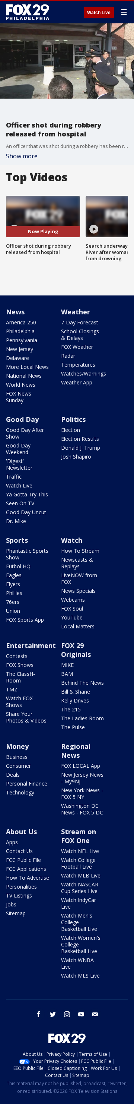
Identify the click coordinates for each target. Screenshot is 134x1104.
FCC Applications (26, 868)
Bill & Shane (75, 691)
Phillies (14, 592)
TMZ (11, 689)
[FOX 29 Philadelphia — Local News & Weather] (27, 12)
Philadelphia (20, 331)
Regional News (75, 751)
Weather (75, 311)
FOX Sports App (25, 619)
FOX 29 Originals (76, 650)
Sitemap (16, 913)
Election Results (80, 438)
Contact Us (19, 851)
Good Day (22, 419)
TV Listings (19, 895)
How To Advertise (27, 877)
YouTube (72, 617)
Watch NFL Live (80, 851)
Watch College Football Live (78, 863)
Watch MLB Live (80, 875)
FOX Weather (77, 346)
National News (24, 375)
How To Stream (80, 550)
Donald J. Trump (80, 447)
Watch (71, 540)
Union (13, 610)
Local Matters (78, 626)
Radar (68, 355)
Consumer (18, 765)
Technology (20, 792)
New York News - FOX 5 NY (82, 793)
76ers (12, 601)
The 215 (71, 709)
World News (20, 384)
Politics (73, 419)
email (95, 1014)
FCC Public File (23, 859)
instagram (67, 1014)
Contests (17, 656)
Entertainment (31, 645)
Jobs (11, 904)
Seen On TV (20, 503)
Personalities (21, 886)
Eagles (14, 575)
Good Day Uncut (26, 512)
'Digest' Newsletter (19, 464)
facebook (39, 1014)
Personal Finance (26, 783)
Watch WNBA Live (77, 963)
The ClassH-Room (20, 677)
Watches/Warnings (83, 373)
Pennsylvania (21, 340)
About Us (21, 831)
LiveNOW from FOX (79, 578)
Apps (12, 842)
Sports (17, 540)
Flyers (13, 584)
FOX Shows (20, 664)
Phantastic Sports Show (27, 554)
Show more (22, 156)
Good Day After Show (25, 433)
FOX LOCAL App (80, 765)
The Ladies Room (82, 718)
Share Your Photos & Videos (26, 717)
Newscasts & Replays (77, 563)
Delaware (17, 357)
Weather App (76, 382)
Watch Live (99, 12)
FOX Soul (72, 608)
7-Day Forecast (79, 322)
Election (70, 429)
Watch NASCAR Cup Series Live (79, 888)
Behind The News (82, 682)
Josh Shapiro (76, 456)
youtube (81, 1014)
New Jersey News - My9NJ (82, 778)
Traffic (14, 476)
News (15, 311)
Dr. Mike (16, 521)
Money (17, 746)
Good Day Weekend (18, 449)
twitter (53, 1014)
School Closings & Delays (80, 334)
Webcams (73, 599)
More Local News (27, 366)
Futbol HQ (18, 566)
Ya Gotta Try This (27, 494)
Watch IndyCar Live (78, 903)
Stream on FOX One (78, 836)
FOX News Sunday (18, 397)
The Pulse (73, 727)
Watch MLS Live (80, 975)
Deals (13, 774)
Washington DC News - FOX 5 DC (82, 809)
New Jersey (19, 349)
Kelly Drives (75, 700)
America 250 (21, 322)
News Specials (78, 590)
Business (17, 756)
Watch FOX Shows (19, 701)
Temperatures (78, 364)
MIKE (67, 664)
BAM (67, 673)
